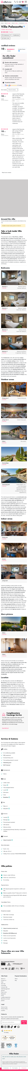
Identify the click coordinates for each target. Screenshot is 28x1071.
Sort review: (4, 89)
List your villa (4, 987)
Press (2, 995)
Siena (3, 29)
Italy (16, 980)
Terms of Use (4, 1007)
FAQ (2, 982)
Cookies (3, 1010)
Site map (3, 983)
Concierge (3, 985)
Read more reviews (6, 172)
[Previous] (12, 19)
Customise (6, 1068)
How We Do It (5, 728)
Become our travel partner (5, 999)
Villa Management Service (5, 989)
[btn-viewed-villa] (19, 2)
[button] (14, 232)
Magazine (3, 993)
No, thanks (15, 1068)
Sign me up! (24, 1022)
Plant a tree (4, 992)
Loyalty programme (5, 997)
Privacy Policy (4, 1008)
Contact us (3, 980)
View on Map (9, 29)
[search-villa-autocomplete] (17, 2)
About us (3, 978)
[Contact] (15, 2)
